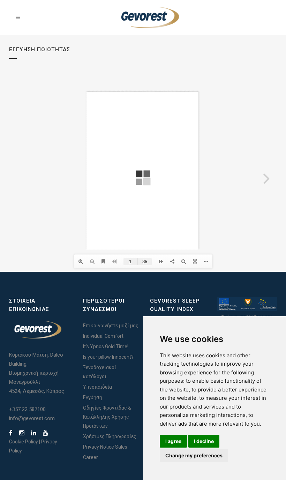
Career (90, 457)
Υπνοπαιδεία (97, 387)
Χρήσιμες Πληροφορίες (109, 436)
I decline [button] (204, 441)
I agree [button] (173, 441)
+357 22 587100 (27, 409)
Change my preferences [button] (194, 455)
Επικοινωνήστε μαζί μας (110, 325)
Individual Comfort (103, 336)
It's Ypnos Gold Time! (105, 346)
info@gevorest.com (32, 418)
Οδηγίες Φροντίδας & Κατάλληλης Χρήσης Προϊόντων (107, 417)
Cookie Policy (23, 441)
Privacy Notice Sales (105, 447)
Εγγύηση (92, 397)
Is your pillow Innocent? (108, 357)
